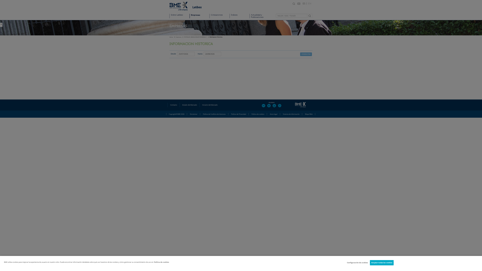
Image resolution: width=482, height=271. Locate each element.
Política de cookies (161, 262)
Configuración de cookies (357, 262)
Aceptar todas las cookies (381, 262)
